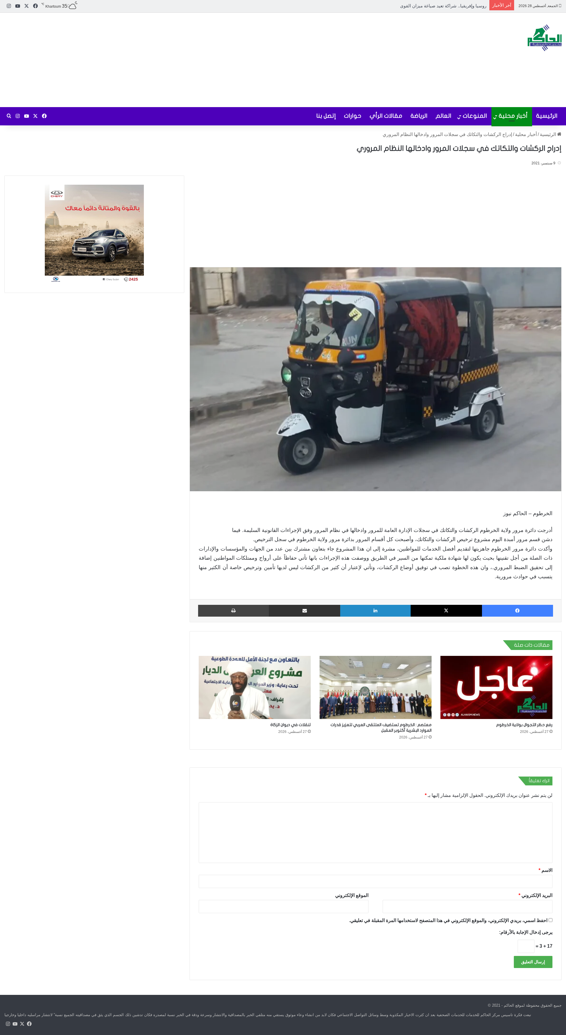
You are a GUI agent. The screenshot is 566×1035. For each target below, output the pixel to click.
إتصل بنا (326, 116)
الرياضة (419, 116)
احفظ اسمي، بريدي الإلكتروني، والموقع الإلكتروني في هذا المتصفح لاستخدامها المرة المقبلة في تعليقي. (448, 920)
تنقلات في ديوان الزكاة (290, 725)
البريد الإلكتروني (535, 895)
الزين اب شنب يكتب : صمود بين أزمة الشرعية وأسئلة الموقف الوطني (422, 5)
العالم (443, 116)
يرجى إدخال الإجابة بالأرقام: (525, 932)
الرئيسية (546, 116)
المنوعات (475, 116)
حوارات (352, 116)
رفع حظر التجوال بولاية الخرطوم (524, 725)
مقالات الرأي (386, 116)
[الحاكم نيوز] (545, 37)
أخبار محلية (513, 116)
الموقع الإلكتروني (351, 895)
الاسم (545, 870)
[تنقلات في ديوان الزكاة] (255, 687)
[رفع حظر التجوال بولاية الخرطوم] (496, 687)
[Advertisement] (189, 60)
